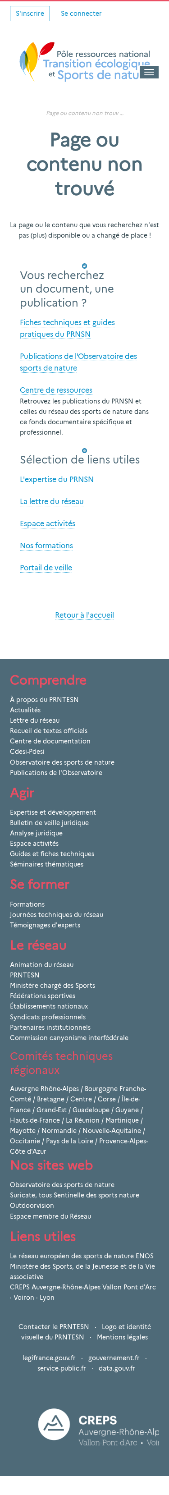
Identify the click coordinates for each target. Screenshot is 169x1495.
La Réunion (83, 1120)
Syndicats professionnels (48, 1017)
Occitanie (25, 1141)
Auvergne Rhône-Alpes (44, 1088)
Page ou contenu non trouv (82, 113)
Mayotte (23, 1130)
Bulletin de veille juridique (49, 822)
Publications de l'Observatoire (56, 772)
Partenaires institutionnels (50, 1027)
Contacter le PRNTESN (53, 1326)
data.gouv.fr (117, 1368)
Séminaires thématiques (46, 864)
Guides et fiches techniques (52, 854)
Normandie (59, 1130)
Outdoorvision (32, 1205)
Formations (27, 904)
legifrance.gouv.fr (49, 1358)
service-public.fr (61, 1368)
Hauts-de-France (35, 1120)
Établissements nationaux (49, 1006)
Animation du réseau (41, 964)
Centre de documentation (50, 741)
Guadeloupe (91, 1110)
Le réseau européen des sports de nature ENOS (82, 1256)
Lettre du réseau (34, 720)
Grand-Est (52, 1110)
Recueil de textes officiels (48, 730)
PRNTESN (25, 975)
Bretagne (50, 1099)
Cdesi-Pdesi (27, 751)
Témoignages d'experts (45, 925)
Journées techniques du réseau (56, 914)
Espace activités (34, 843)
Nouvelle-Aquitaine (111, 1130)
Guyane (127, 1110)
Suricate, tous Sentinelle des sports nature (74, 1195)
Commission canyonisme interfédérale (69, 1037)
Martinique (122, 1120)
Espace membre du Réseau (50, 1216)
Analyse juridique (36, 833)
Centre (81, 1099)
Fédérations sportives (42, 996)
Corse (107, 1099)
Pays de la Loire (69, 1141)
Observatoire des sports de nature (62, 762)
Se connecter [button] (81, 13)
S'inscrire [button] (30, 13)
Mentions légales (122, 1337)
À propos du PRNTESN (44, 699)
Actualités (25, 710)
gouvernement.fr (114, 1358)
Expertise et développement (53, 812)
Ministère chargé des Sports (52, 985)
